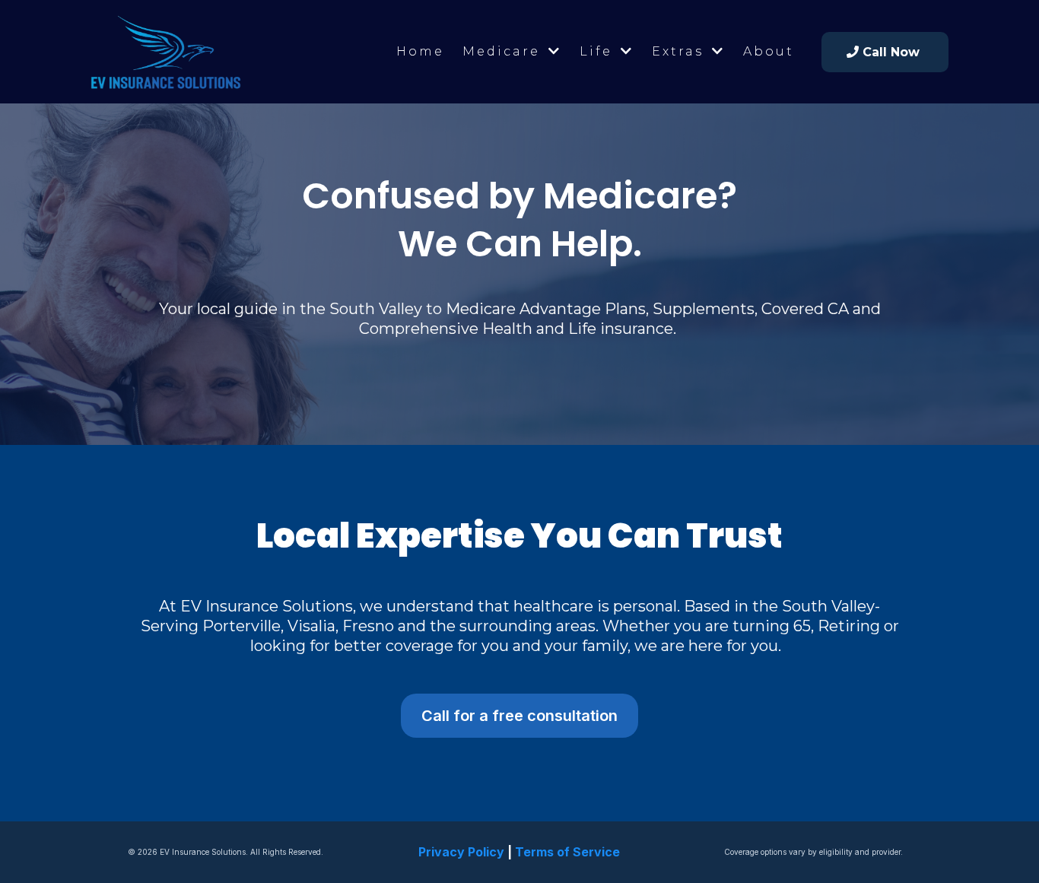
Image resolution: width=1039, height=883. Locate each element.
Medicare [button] (503, 51)
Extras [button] (680, 51)
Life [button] (599, 51)
